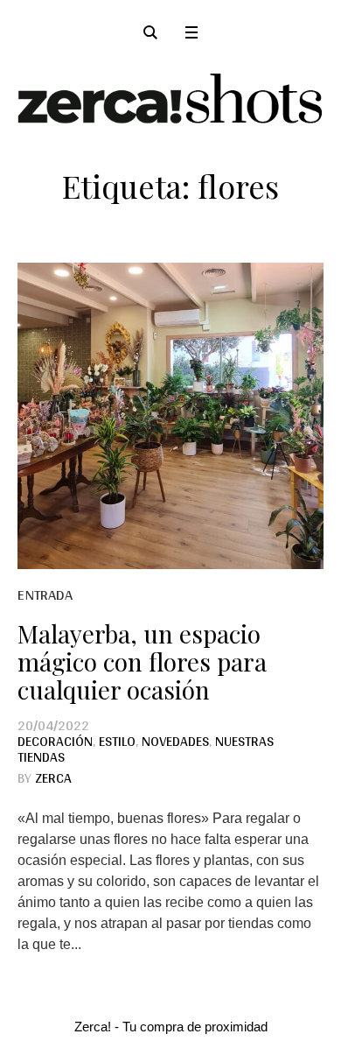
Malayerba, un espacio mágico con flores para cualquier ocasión (142, 661)
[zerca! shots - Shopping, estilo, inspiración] (170, 98)
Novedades (175, 741)
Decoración (55, 741)
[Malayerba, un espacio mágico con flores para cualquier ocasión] (170, 416)
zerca (53, 778)
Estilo (117, 741)
